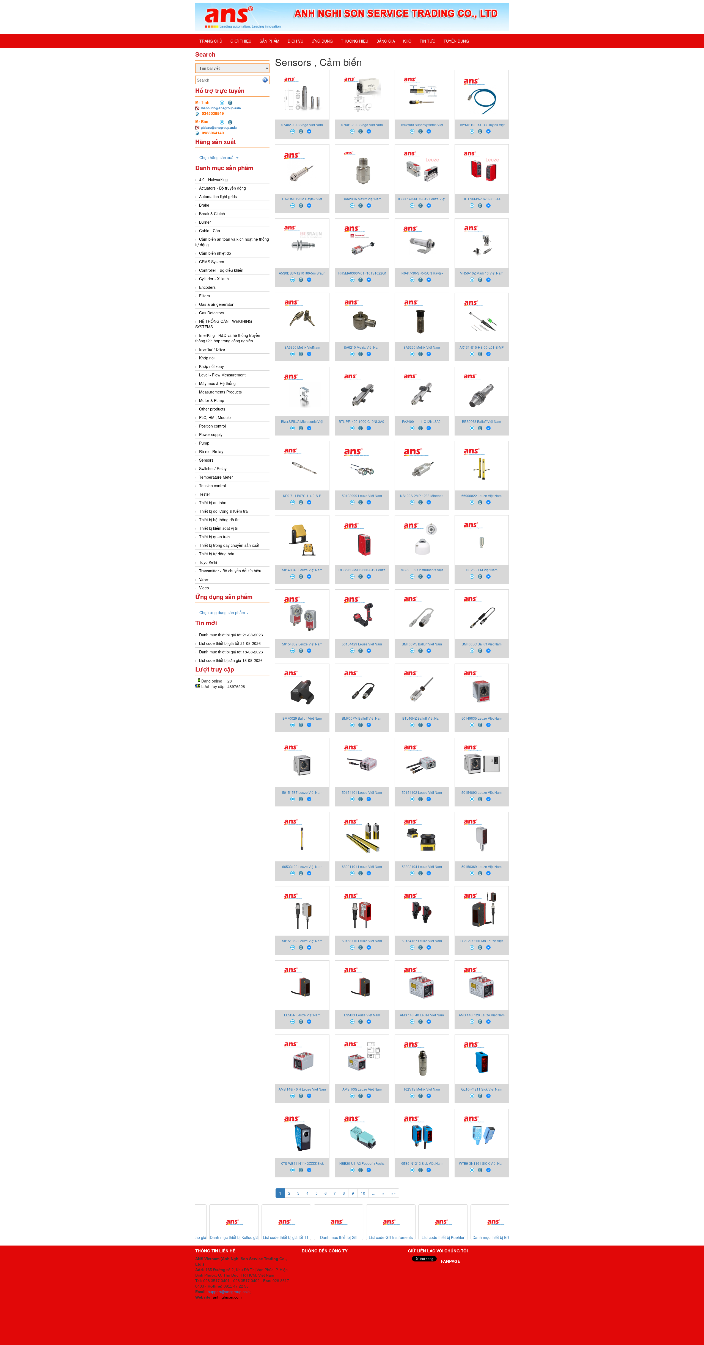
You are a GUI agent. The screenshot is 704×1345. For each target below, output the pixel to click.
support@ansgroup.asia (229, 1291)
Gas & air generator (216, 304)
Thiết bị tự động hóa (216, 553)
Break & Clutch (212, 213)
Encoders (207, 287)
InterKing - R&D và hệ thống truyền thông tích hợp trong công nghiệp (227, 337)
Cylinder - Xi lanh (214, 278)
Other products (212, 409)
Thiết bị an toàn (212, 502)
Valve (203, 579)
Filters (204, 295)
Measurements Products (220, 392)
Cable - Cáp (209, 230)
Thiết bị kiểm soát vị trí (218, 528)
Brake (204, 205)
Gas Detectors (211, 312)
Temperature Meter (216, 477)
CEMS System (211, 261)
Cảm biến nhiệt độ (215, 253)
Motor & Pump (211, 400)
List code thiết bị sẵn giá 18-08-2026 (231, 660)
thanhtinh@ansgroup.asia (221, 108)
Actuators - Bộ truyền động (222, 188)
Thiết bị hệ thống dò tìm (220, 519)
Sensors (206, 460)
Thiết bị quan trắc (214, 536)
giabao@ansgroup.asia (219, 127)
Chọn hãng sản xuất (217, 157)
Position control (212, 426)
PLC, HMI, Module (215, 417)
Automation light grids (218, 196)
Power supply (210, 434)
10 (363, 1193)
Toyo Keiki (208, 562)
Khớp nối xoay (211, 366)
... (373, 1193)
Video (204, 587)
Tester (204, 494)
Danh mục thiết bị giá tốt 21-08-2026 (231, 634)
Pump (204, 443)
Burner (205, 222)
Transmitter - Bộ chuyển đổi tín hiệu (230, 570)
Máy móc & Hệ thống (217, 383)
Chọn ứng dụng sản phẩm (222, 612)
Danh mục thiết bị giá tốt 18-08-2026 (231, 652)
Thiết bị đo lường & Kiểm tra (223, 511)
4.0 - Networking (213, 179)
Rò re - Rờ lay (211, 451)
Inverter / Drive (212, 349)
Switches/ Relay (213, 468)
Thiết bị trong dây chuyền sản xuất (229, 545)
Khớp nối (207, 357)
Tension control (212, 485)
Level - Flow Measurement (222, 375)
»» (393, 1193)
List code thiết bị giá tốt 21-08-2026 (230, 643)
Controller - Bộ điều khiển (221, 270)
